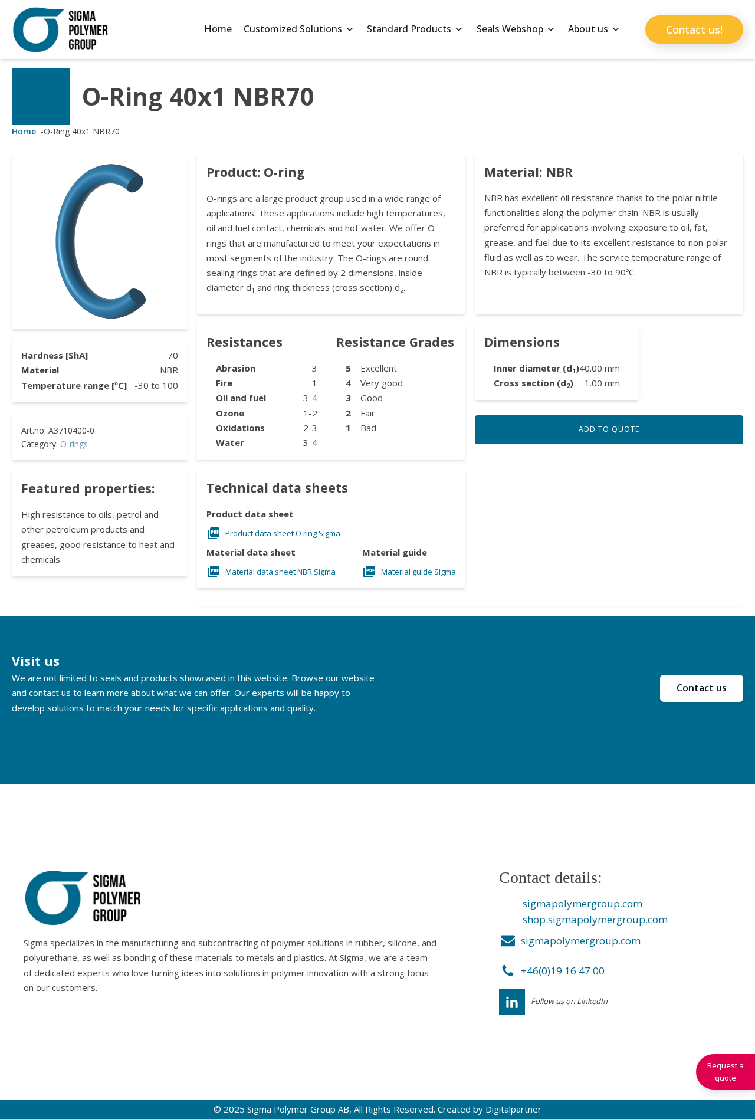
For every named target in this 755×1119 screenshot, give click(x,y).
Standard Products (409, 28)
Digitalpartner (513, 1109)
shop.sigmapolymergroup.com (595, 919)
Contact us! (694, 29)
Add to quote (609, 429)
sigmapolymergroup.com (582, 903)
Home (218, 28)
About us (588, 28)
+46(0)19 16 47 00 (563, 970)
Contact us (702, 687)
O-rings (74, 443)
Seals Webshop (510, 28)
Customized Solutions (293, 28)
